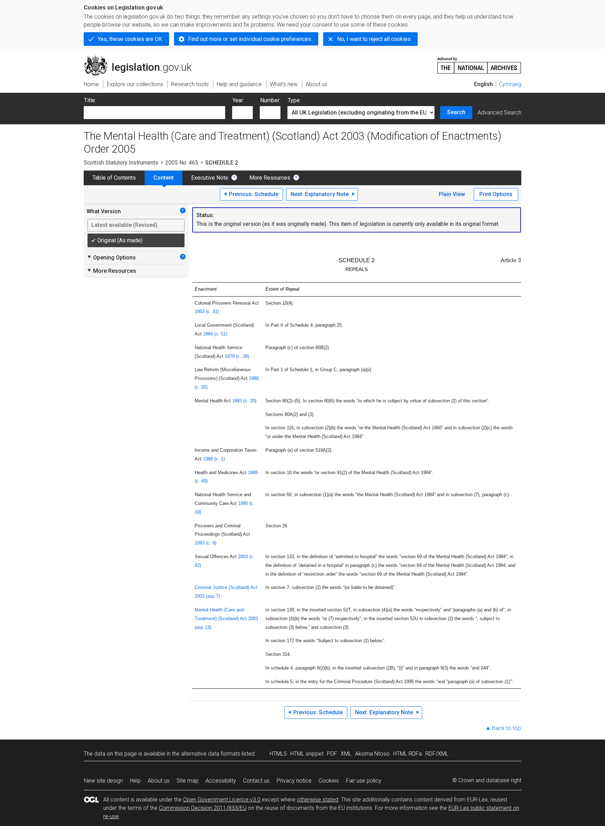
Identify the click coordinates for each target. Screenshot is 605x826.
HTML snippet (307, 753)
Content (163, 177)
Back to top (506, 728)
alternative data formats (210, 753)
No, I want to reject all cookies (374, 39)
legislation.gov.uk (141, 58)
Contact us (256, 780)
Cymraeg (510, 84)
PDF (332, 753)
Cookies (329, 780)
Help (135, 780)
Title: (90, 100)
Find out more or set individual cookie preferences (249, 39)
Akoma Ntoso (372, 753)
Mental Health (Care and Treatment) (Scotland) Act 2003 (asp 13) (226, 618)
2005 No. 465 (181, 162)
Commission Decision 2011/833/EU (202, 808)
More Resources (269, 177)
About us (158, 780)
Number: (270, 100)
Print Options (496, 194)
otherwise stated (317, 799)
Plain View (452, 194)
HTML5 (278, 753)
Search (456, 112)
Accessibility (221, 780)
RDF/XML (436, 753)
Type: (294, 100)
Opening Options (111, 257)
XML (346, 753)
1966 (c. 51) (215, 333)
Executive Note (209, 177)
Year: (238, 100)
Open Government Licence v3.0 (221, 799)
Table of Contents (114, 177)
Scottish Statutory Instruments (121, 162)
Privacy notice (294, 780)
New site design (103, 780)
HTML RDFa (407, 753)
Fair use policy (363, 780)
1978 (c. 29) (237, 356)
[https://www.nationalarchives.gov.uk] (479, 62)
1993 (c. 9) (205, 543)
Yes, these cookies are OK (130, 39)
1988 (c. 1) (214, 458)
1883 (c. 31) (207, 311)
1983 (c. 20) (244, 400)
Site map (187, 780)
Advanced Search (499, 112)
